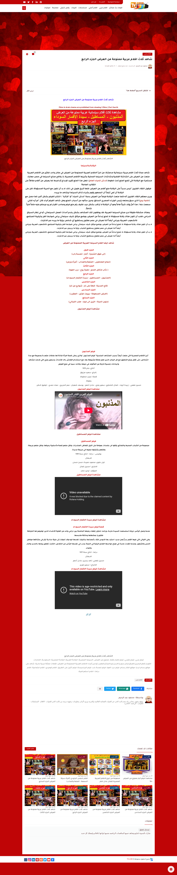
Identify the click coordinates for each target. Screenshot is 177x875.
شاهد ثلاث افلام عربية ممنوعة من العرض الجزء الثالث (41, 811)
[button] (137, 689)
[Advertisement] (88, 31)
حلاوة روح (144, 201)
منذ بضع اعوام (146, 776)
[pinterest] (40, 2)
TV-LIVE (129, 859)
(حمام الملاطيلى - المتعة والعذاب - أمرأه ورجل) (88, 262)
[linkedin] (36, 2)
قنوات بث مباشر (115, 8)
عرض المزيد (30, 749)
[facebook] (32, 2)
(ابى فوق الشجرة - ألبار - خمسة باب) (88, 254)
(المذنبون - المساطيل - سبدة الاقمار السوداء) (88, 278)
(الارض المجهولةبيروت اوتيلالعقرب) (89, 294)
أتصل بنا (102, 2)
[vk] (25, 859)
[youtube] (24, 2)
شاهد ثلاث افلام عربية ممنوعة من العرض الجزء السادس (138, 811)
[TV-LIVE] (140, 6)
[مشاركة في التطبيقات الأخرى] (100, 689)
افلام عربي (103, 8)
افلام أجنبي (93, 8)
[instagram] (29, 859)
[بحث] (24, 8)
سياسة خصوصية (114, 2)
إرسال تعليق (144, 830)
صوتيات (47, 8)
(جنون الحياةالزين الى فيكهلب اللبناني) (88, 302)
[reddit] (41, 859)
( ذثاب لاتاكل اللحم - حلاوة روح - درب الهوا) (88, 270)
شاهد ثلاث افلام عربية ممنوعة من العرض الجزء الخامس (106, 811)
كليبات (73, 8)
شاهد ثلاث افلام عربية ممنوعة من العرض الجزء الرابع (74, 811)
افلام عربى (147, 54)
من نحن (93, 2)
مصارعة (55, 8)
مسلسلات (82, 8)
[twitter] (28, 2)
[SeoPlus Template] (151, 859)
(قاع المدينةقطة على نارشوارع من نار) (88, 286)
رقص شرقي (64, 8)
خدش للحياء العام (98, 181)
